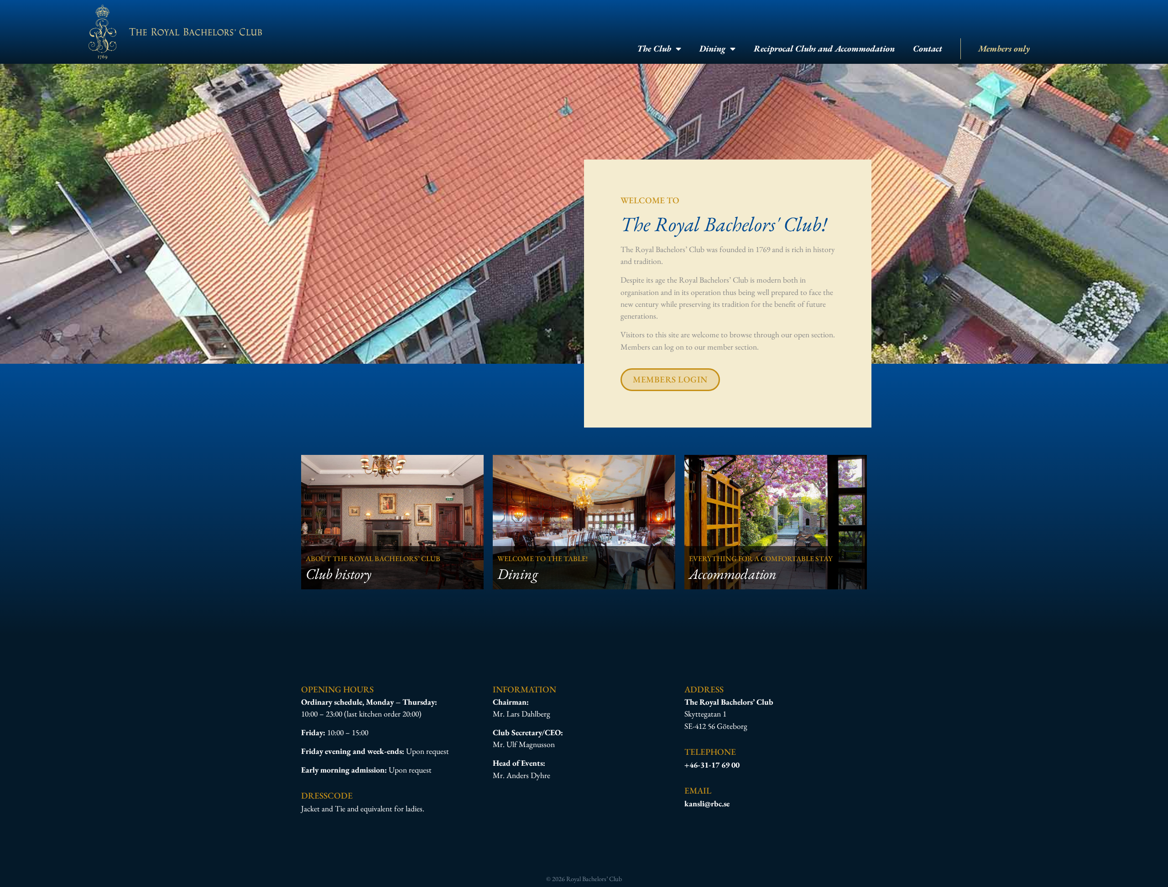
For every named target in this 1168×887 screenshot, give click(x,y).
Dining (712, 48)
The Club (654, 48)
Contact (927, 48)
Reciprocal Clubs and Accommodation (824, 48)
